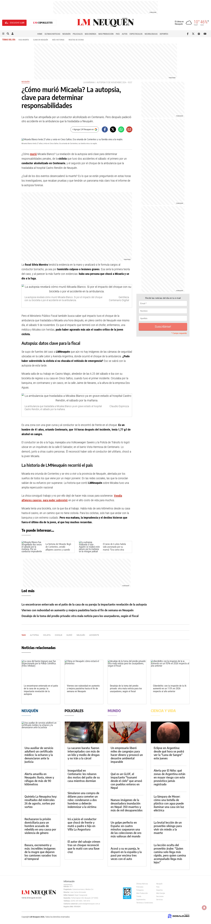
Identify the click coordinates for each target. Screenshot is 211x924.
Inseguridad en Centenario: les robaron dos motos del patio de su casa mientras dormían (84, 775)
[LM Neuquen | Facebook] (188, 33)
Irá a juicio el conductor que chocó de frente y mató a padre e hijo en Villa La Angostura (82, 824)
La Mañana (89, 82)
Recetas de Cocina (76, 40)
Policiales (78, 34)
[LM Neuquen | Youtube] (205, 33)
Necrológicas (151, 34)
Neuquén (66, 34)
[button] (3, 34)
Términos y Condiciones (144, 903)
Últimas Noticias (52, 34)
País (118, 34)
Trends (138, 896)
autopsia (101, 82)
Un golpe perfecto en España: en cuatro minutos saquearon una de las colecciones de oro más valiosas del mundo (126, 829)
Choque (58, 635)
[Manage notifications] (204, 907)
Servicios (159, 899)
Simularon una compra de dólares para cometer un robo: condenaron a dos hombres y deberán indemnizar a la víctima (83, 799)
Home (39, 34)
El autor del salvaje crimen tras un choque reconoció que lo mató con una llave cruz (84, 847)
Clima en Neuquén (40, 40)
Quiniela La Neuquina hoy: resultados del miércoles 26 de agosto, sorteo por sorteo (41, 801)
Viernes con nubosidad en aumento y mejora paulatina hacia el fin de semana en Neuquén (77, 610)
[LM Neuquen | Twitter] (194, 33)
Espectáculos (136, 34)
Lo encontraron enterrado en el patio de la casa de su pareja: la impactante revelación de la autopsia (84, 604)
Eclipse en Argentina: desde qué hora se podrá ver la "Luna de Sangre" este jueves (169, 753)
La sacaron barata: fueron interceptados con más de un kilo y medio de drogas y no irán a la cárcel (84, 753)
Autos (124, 34)
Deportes (164, 34)
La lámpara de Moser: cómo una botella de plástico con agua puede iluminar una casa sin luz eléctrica (169, 803)
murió (33, 154)
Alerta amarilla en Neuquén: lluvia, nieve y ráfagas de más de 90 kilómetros (39, 779)
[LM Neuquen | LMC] (42, 23)
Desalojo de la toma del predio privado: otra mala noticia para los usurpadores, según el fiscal (80, 616)
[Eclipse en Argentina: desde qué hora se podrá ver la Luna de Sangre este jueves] (170, 732)
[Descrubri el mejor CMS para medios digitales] (178, 918)
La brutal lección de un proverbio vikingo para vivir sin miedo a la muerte (168, 828)
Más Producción (106, 34)
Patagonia (140, 890)
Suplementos (140, 899)
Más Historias (58, 40)
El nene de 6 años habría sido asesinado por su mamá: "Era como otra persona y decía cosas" (114, 548)
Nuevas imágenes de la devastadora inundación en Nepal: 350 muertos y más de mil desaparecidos (127, 805)
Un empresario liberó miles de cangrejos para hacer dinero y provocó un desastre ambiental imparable (127, 754)
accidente (94, 635)
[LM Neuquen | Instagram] (199, 33)
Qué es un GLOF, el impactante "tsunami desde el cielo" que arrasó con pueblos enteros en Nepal (126, 780)
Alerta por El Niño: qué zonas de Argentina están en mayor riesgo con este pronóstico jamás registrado (169, 777)
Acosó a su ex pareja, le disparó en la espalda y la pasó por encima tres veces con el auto (126, 854)
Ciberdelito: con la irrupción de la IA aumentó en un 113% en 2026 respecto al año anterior (169, 688)
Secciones (159, 896)
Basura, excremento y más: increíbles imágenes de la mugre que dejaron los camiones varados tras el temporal (41, 852)
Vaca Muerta (23, 40)
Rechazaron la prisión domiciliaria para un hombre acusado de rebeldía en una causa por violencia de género (40, 826)
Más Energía (90, 34)
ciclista (47, 635)
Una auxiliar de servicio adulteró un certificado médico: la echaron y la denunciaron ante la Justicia (39, 754)
